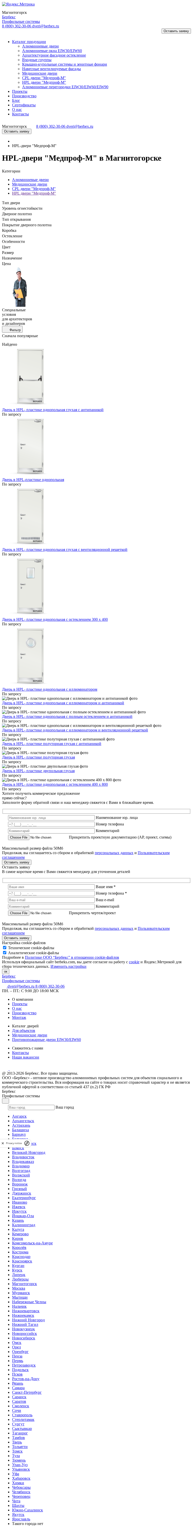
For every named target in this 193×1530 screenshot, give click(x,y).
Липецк (18, 1275)
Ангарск (19, 1116)
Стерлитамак (23, 1419)
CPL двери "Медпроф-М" (34, 189)
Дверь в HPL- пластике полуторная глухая (38, 757)
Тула (16, 1456)
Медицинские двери (29, 184)
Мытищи (20, 1297)
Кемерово (20, 1234)
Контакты (20, 1053)
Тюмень (19, 1460)
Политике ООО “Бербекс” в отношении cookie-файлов (72, 957)
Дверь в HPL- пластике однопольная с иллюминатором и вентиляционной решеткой (75, 730)
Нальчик (19, 1306)
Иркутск (19, 1211)
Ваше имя (106, 887)
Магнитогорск (24, 1284)
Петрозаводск (24, 1365)
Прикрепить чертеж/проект (92, 913)
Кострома (20, 1252)
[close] (3, 1143)
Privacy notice (14, 1143)
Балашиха (20, 1130)
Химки (18, 1483)
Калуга (18, 1229)
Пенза (17, 1356)
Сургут (18, 1424)
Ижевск (18, 1207)
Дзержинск (21, 1193)
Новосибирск (23, 1338)
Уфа (15, 1474)
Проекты (19, 1004)
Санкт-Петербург (27, 1392)
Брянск (18, 1148)
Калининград (23, 1225)
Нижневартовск (25, 1311)
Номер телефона (110, 824)
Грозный (19, 1189)
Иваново (19, 1202)
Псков (17, 1374)
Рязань (17, 1383)
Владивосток (23, 1157)
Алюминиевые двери (30, 180)
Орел (16, 1347)
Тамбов (18, 1437)
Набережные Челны (29, 1302)
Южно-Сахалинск (27, 1510)
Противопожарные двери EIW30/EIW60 (46, 1039)
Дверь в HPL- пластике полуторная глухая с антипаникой (51, 743)
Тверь (17, 1442)
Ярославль (21, 1519)
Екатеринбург (24, 1198)
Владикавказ (23, 1161)
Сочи (16, 1410)
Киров (17, 1238)
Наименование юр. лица (117, 817)
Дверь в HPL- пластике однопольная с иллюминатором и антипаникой (63, 703)
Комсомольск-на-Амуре (32, 1243)
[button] (8, 33)
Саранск (19, 1397)
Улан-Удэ (20, 1465)
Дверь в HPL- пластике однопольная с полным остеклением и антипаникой (67, 716)
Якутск (18, 1514)
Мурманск (21, 1293)
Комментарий (107, 830)
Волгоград (21, 1170)
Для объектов (23, 1030)
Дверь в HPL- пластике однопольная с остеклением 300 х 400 (55, 619)
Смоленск (20, 1406)
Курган (18, 1265)
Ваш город (65, 1107)
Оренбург (20, 1351)
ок (5, 971)
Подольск (20, 1370)
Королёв (19, 1247)
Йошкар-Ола (23, 1216)
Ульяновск (21, 1469)
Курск (17, 1270)
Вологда (19, 1179)
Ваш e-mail (105, 900)
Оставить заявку (176, 31)
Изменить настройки (68, 966)
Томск (17, 1451)
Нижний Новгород (28, 1320)
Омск (16, 1342)
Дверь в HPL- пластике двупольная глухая (38, 771)
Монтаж (19, 1017)
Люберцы (20, 1279)
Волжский (21, 1175)
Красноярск (22, 1261)
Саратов (19, 1401)
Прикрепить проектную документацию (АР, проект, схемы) (120, 837)
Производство (24, 1013)
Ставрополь (22, 1415)
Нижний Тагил (25, 1324)
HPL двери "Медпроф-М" (34, 193)
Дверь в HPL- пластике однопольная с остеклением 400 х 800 (55, 784)
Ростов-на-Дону (25, 1379)
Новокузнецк (23, 1329)
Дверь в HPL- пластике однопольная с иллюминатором (49, 689)
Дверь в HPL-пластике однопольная (33, 479)
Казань (18, 1220)
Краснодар (21, 1256)
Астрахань (21, 1125)
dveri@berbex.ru (45, 26)
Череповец (21, 1496)
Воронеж (20, 1184)
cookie (134, 962)
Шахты (18, 1505)
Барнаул (19, 1134)
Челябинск (21, 1492)
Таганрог (20, 1433)
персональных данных (114, 853)
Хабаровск (21, 1478)
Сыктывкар (22, 1428)
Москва (18, 1288)
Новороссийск (24, 1333)
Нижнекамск (23, 1315)
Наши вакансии (25, 1057)
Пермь (17, 1361)
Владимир (21, 1166)
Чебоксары (21, 1487)
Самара (18, 1388)
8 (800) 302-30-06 (17, 26)
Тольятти (20, 1447)
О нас (17, 1008)
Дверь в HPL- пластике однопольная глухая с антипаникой (53, 410)
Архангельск (23, 1121)
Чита (16, 1501)
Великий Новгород (28, 1152)
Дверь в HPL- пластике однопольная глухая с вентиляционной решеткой (64, 549)
